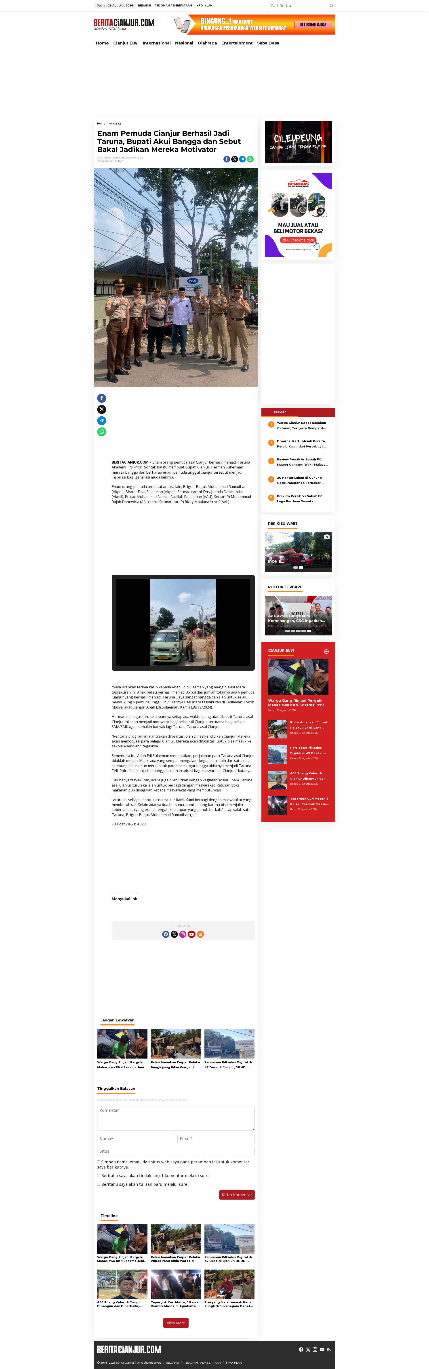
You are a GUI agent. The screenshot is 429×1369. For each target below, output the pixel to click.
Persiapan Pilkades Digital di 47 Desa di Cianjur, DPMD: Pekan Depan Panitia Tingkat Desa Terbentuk (228, 1065)
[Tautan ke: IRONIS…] (298, 552)
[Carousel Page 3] (298, 631)
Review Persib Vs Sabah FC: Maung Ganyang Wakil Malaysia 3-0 (302, 462)
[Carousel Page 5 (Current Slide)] (309, 631)
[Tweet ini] (234, 159)
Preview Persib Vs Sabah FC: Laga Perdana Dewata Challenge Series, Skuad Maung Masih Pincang (302, 499)
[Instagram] (182, 934)
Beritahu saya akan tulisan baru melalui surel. (145, 1184)
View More (176, 1323)
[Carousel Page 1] (295, 567)
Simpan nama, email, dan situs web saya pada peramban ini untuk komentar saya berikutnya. (173, 1164)
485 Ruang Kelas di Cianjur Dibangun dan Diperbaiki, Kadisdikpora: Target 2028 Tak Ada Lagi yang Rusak (119, 1304)
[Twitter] (174, 934)
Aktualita (102, 160)
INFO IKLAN (233, 1362)
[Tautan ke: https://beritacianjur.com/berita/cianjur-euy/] (326, 651)
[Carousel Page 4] (303, 631)
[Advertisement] (214, 83)
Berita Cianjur (125, 1363)
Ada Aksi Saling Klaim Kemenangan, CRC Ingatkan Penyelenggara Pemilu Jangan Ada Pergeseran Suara (297, 618)
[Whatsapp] (250, 159)
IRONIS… (276, 561)
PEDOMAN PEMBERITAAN (202, 1362)
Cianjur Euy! (116, 160)
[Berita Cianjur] (124, 24)
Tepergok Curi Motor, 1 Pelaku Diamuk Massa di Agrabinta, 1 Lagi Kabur (175, 1304)
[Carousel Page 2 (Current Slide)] (301, 567)
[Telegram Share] (242, 159)
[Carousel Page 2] (293, 631)
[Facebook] (165, 934)
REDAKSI (172, 1362)
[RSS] (200, 934)
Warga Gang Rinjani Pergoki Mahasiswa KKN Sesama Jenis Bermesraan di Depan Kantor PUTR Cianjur (121, 1065)
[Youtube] (191, 934)
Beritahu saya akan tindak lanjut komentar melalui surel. (155, 1175)
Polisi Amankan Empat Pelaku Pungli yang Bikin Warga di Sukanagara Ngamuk (175, 1065)
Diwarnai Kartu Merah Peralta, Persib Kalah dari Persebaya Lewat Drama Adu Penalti (301, 444)
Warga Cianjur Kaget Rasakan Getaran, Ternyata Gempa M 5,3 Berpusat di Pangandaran (301, 426)
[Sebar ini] (226, 159)
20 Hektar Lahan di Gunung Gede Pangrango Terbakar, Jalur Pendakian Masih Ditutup (302, 481)
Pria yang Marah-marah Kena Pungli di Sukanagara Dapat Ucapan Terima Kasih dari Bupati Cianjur (227, 1304)
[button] (331, 5)
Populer (280, 412)
